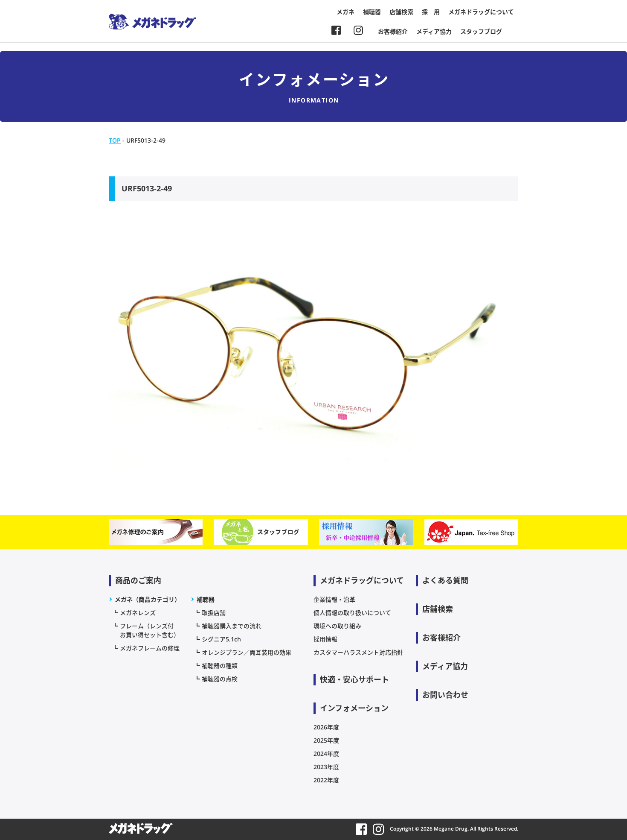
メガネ (345, 12)
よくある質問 (445, 580)
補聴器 (372, 12)
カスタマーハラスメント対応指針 (358, 652)
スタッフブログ (481, 31)
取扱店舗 (214, 613)
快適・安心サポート (354, 679)
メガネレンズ (138, 613)
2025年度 (326, 740)
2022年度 (326, 780)
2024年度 (326, 753)
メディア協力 (434, 31)
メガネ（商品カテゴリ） (147, 599)
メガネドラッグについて (481, 12)
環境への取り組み (337, 626)
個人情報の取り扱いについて (352, 613)
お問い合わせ (445, 695)
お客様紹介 (393, 31)
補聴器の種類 (220, 665)
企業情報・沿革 (334, 599)
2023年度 (326, 767)
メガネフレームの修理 (150, 648)
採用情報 (325, 639)
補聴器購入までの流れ (231, 626)
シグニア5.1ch (221, 639)
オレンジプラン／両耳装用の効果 (246, 652)
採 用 (431, 12)
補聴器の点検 (220, 679)
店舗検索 (401, 12)
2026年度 (326, 727)
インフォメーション (354, 708)
